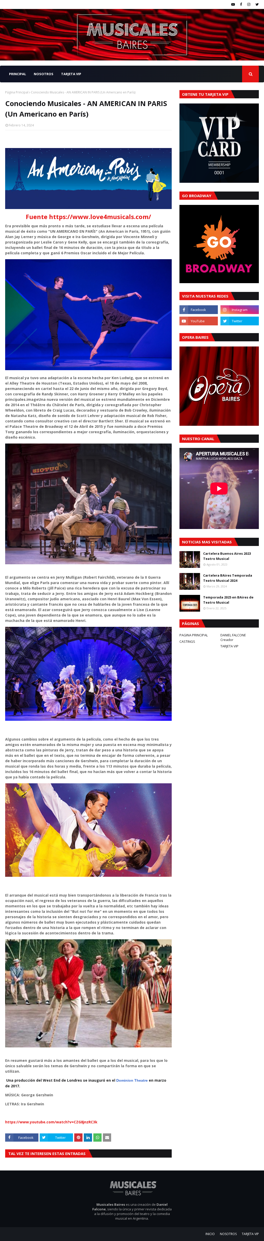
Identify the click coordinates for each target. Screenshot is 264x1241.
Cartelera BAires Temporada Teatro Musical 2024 (227, 578)
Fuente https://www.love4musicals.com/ (88, 216)
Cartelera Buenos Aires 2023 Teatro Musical (227, 556)
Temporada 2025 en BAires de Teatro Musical (228, 600)
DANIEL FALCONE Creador (233, 637)
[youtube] (233, 4)
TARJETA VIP (229, 646)
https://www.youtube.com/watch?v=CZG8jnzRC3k (51, 1121)
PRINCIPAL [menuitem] (17, 74)
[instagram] (249, 4)
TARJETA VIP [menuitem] (71, 74)
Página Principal (16, 92)
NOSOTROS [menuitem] (43, 74)
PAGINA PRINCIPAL (193, 635)
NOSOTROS (228, 1234)
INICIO (210, 1234)
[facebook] (241, 4)
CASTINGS (187, 641)
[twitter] (256, 4)
